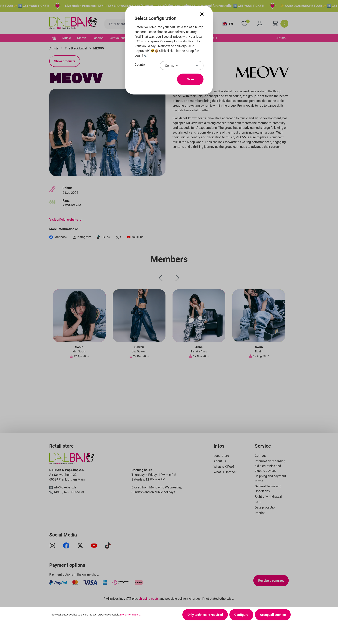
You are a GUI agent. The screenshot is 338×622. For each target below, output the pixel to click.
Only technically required (205, 615)
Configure (241, 615)
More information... (130, 614)
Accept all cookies (273, 615)
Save (190, 79)
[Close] (202, 14)
